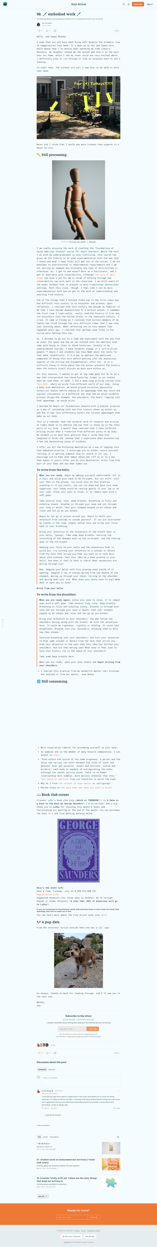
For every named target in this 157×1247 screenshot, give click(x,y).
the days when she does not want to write (86, 787)
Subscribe (138, 4)
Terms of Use (89, 1034)
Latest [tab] (45, 1137)
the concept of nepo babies (75, 783)
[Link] (33, 155)
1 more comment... (44, 1125)
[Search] (123, 4)
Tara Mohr (42, 384)
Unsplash (92, 242)
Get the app (89, 1236)
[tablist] (47, 1069)
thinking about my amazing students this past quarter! (58, 1165)
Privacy (77, 1231)
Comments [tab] (42, 1070)
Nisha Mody (46, 1091)
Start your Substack (72, 1236)
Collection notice (93, 1231)
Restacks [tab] (52, 1070)
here (50, 813)
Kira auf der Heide (77, 242)
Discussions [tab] (54, 1137)
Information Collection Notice (78, 1036)
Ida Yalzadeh (47, 23)
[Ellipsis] (119, 1091)
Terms (83, 1231)
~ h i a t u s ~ (44, 1143)
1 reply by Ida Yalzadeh (52, 1115)
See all (41, 1196)
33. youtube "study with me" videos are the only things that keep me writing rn (67, 1179)
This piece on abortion (55, 779)
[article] (78, 1148)
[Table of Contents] (2, 623)
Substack (67, 1242)
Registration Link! (48, 894)
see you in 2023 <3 (44, 1146)
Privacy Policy (95, 1036)
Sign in (150, 4)
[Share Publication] (128, 4)
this (56, 755)
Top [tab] (39, 1137)
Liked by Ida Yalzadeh (50, 1093)
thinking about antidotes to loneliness (52, 1184)
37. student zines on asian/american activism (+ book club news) (66, 1161)
